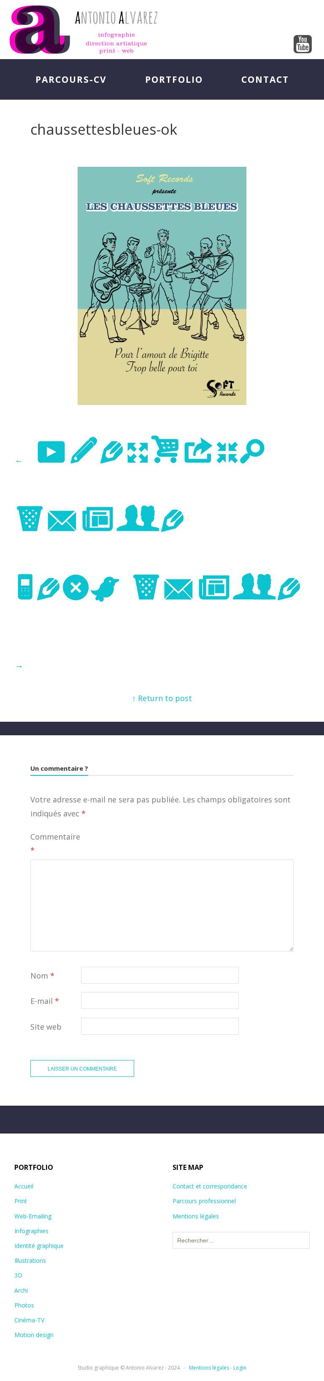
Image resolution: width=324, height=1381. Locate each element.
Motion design (34, 1335)
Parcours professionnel (204, 1201)
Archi (21, 1290)
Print (20, 1201)
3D (18, 1275)
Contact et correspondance (210, 1186)
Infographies (31, 1231)
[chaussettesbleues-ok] (162, 402)
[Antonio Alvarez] (162, 29)
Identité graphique (39, 1246)
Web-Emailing (32, 1216)
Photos (24, 1305)
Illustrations (30, 1260)
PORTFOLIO (174, 79)
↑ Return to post (162, 698)
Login (239, 1367)
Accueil (23, 1186)
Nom (42, 976)
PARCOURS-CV (71, 79)
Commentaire (55, 843)
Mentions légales (196, 1216)
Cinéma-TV (29, 1320)
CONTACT (265, 79)
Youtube (302, 44)
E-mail (44, 1001)
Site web (46, 1027)
